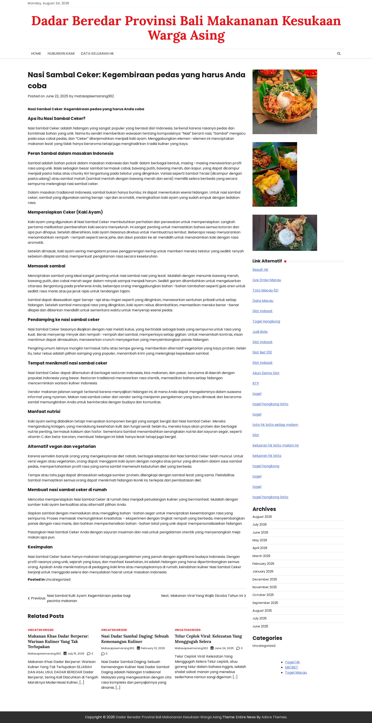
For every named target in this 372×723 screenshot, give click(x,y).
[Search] (339, 53)
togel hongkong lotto (270, 404)
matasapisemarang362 (94, 96)
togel (257, 393)
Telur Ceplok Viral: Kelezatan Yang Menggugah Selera (208, 638)
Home (36, 53)
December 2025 (265, 579)
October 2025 (263, 595)
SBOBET (291, 667)
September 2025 (265, 603)
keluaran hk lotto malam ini (276, 445)
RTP (256, 383)
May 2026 (260, 540)
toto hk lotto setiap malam (275, 424)
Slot (256, 435)
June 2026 (260, 532)
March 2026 (261, 556)
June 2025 (260, 626)
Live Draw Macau (267, 280)
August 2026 (262, 517)
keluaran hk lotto (267, 455)
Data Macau (263, 300)
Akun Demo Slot (266, 373)
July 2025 (260, 618)
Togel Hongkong (266, 321)
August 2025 (262, 610)
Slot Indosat (263, 311)
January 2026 (263, 571)
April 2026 (260, 548)
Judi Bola (260, 331)
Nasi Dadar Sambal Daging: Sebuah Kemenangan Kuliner (135, 638)
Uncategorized (57, 579)
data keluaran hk (97, 53)
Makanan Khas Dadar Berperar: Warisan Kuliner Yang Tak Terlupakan (58, 641)
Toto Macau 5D (265, 290)
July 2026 (260, 524)
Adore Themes (274, 717)
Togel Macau (296, 672)
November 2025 (265, 587)
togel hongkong (266, 466)
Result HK (260, 269)
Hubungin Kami (61, 53)
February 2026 (263, 564)
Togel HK (292, 662)
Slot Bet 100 (262, 352)
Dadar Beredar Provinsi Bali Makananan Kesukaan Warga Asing (186, 27)
